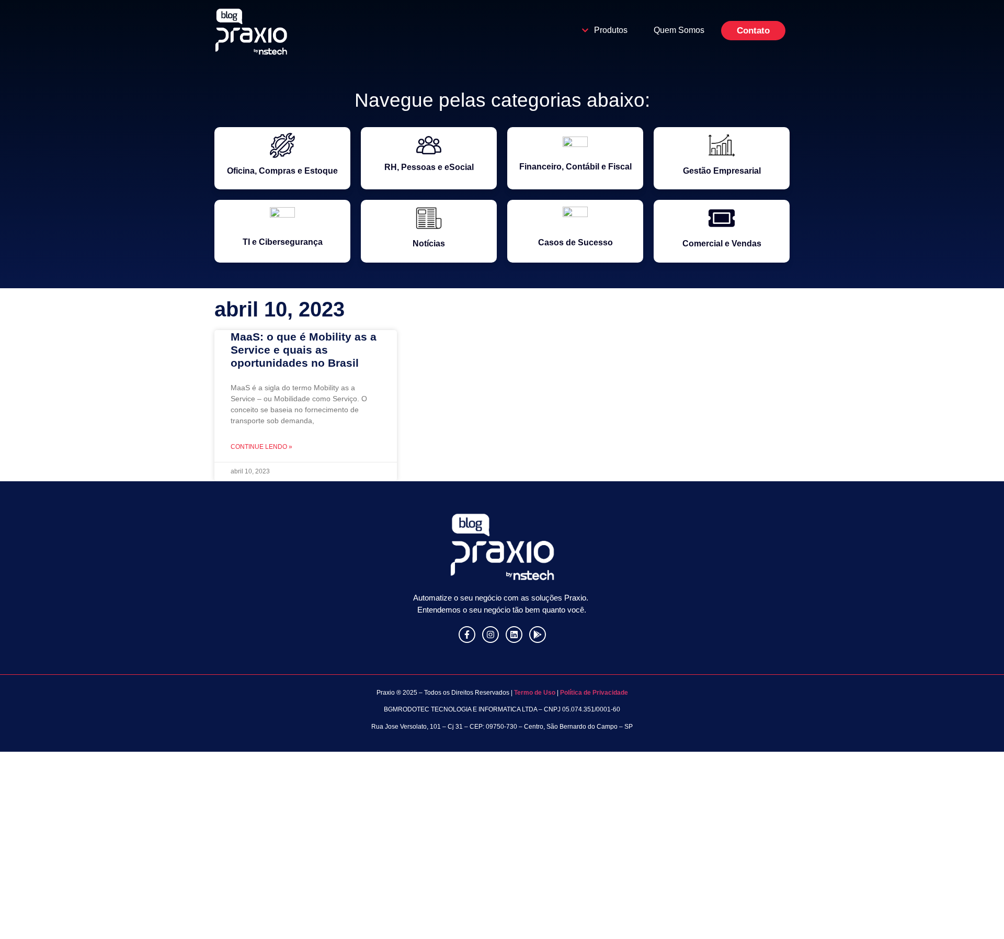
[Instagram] (490, 634)
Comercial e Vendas (721, 243)
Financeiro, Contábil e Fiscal (575, 166)
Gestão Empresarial (722, 170)
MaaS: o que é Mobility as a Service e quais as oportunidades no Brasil (303, 350)
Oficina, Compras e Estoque (282, 170)
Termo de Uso (533, 692)
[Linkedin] (514, 634)
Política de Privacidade (594, 692)
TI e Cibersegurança (283, 241)
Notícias (429, 243)
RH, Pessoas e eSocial (429, 167)
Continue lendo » (261, 446)
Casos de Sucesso (575, 242)
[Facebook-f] (467, 634)
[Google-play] (537, 634)
